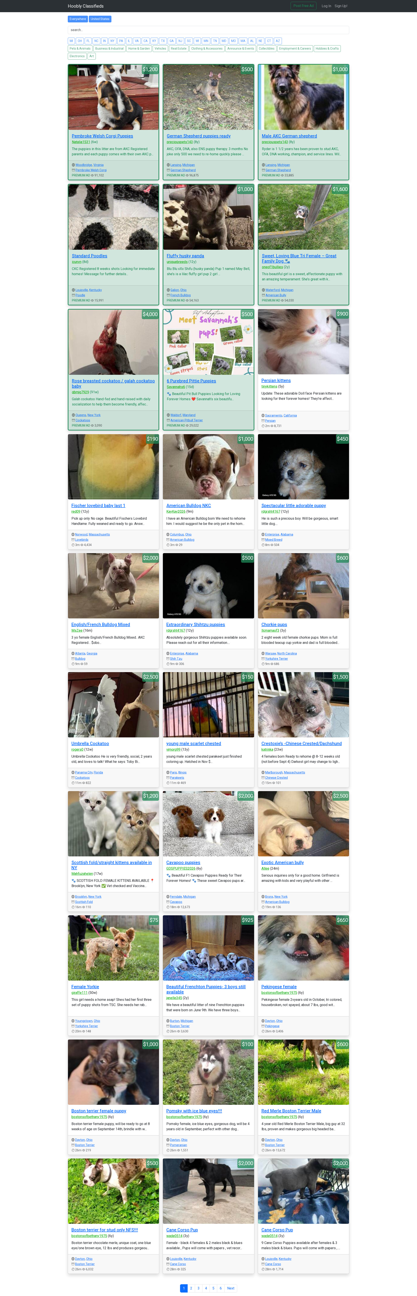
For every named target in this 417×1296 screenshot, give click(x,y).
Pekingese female (279, 986)
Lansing (175, 165)
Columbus (177, 534)
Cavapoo (176, 902)
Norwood (81, 534)
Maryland (189, 415)
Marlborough (274, 772)
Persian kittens (276, 380)
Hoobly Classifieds (86, 6)
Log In (326, 6)
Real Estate (179, 48)
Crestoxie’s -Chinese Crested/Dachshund (301, 743)
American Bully (276, 295)
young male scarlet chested (193, 743)
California (290, 415)
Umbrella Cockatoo (90, 743)
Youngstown (84, 1021)
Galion (174, 290)
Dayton (270, 1021)
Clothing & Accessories (207, 48)
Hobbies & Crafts (327, 48)
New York (94, 415)
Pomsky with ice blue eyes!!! (194, 1110)
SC (189, 41)
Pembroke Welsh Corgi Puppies (102, 136)
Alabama (287, 534)
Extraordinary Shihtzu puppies (195, 624)
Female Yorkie (85, 986)
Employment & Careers (295, 48)
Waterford (273, 290)
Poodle (80, 295)
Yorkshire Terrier (276, 658)
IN (104, 41)
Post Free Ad (303, 6)
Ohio (183, 290)
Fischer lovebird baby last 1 (98, 505)
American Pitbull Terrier (186, 420)
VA (137, 41)
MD (224, 41)
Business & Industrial (109, 48)
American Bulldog (182, 539)
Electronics (77, 56)
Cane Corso (178, 1264)
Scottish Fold (84, 902)
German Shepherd (183, 170)
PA (121, 41)
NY (112, 41)
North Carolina (287, 653)
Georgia (92, 653)
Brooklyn (81, 896)
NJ (180, 41)
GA (172, 41)
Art (91, 56)
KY (154, 41)
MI (71, 41)
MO (233, 41)
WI (197, 41)
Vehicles (160, 48)
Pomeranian (178, 1145)
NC (96, 41)
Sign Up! (341, 6)
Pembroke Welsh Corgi (91, 170)
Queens (81, 415)
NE (260, 41)
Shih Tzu (176, 658)
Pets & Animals (80, 48)
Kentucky (95, 290)
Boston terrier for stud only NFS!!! (104, 1229)
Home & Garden (139, 48)
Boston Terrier (180, 1026)
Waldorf (175, 415)
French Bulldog (180, 295)
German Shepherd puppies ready (199, 136)
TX (163, 41)
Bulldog (80, 658)
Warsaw (270, 653)
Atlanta (80, 653)
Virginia (98, 165)
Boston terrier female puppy (98, 1110)
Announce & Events (240, 48)
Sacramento (273, 415)
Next (230, 1288)
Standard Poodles (89, 255)
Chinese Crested (276, 777)
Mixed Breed (273, 539)
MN (206, 41)
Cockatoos (83, 420)
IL (129, 41)
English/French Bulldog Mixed (100, 624)
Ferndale (176, 896)
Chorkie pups (274, 624)
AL (252, 41)
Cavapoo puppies (183, 862)
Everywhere (78, 19)
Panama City (84, 772)
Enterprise (272, 534)
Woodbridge (84, 165)
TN (215, 41)
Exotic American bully (282, 862)
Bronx (269, 896)
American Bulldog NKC (188, 505)
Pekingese (272, 1026)
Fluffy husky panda (185, 255)
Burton (174, 1021)
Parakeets (177, 777)
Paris (173, 772)
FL (88, 41)
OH (80, 41)
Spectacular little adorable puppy (293, 505)
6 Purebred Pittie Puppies (191, 380)
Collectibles (267, 48)
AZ (278, 41)
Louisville (82, 290)
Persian (270, 420)
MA (243, 41)
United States (100, 19)
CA (146, 41)
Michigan (188, 165)
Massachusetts (99, 534)
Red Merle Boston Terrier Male (291, 1110)
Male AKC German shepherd (289, 136)
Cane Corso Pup (182, 1229)
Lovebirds (81, 539)
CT (269, 41)
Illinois (182, 772)
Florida (98, 772)
